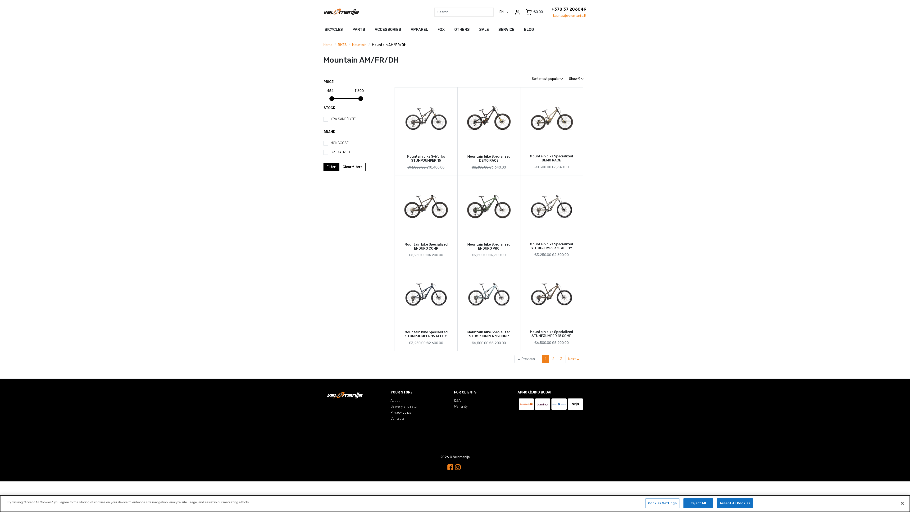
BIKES (342, 45)
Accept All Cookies (735, 503)
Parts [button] (358, 29)
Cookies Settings (662, 503)
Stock (329, 108)
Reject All (698, 503)
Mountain (359, 45)
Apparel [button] (419, 29)
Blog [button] (529, 29)
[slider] (331, 98)
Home (327, 45)
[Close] (902, 503)
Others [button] (462, 29)
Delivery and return (405, 407)
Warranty (461, 407)
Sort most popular (546, 79)
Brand (329, 132)
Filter (331, 167)
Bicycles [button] (334, 29)
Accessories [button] (388, 29)
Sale (484, 29)
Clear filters (353, 167)
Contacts (398, 418)
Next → (574, 359)
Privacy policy (401, 413)
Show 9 (575, 79)
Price (328, 82)
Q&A (457, 401)
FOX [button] (441, 29)
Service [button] (506, 29)
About (395, 401)
